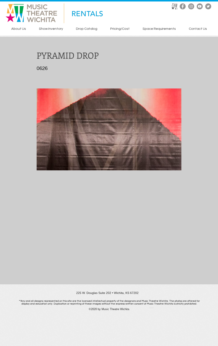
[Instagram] (191, 6)
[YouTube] (200, 6)
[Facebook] (183, 6)
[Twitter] (208, 6)
